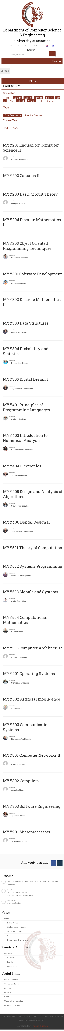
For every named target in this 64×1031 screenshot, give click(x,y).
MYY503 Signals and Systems (30, 591)
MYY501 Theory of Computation (32, 547)
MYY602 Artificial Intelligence (31, 699)
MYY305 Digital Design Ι (25, 379)
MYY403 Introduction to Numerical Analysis (25, 438)
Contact (27, 46)
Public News (12, 922)
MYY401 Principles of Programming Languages (26, 407)
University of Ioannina (13, 1001)
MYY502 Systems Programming (32, 566)
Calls (9, 935)
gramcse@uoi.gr (14, 903)
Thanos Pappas (39, 1025)
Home (12, 46)
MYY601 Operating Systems (29, 673)
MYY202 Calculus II (21, 175)
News (6, 918)
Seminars (11, 957)
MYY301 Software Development (32, 273)
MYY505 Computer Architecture (33, 647)
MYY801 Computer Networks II (31, 755)
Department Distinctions (17, 940)
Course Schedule (11, 979)
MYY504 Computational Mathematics (25, 620)
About (20, 46)
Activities (8, 953)
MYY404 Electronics (22, 465)
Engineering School (12, 1005)
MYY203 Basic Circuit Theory (30, 194)
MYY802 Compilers (21, 780)
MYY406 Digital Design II (26, 522)
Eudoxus (7, 992)
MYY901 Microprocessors (26, 831)
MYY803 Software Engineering (31, 806)
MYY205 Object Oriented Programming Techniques (27, 246)
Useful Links (38, 46)
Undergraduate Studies (17, 927)
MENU (4, 70)
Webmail (7, 996)
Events (10, 962)
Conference (12, 966)
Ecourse (7, 988)
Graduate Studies (14, 931)
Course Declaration (12, 983)
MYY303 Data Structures (26, 323)
